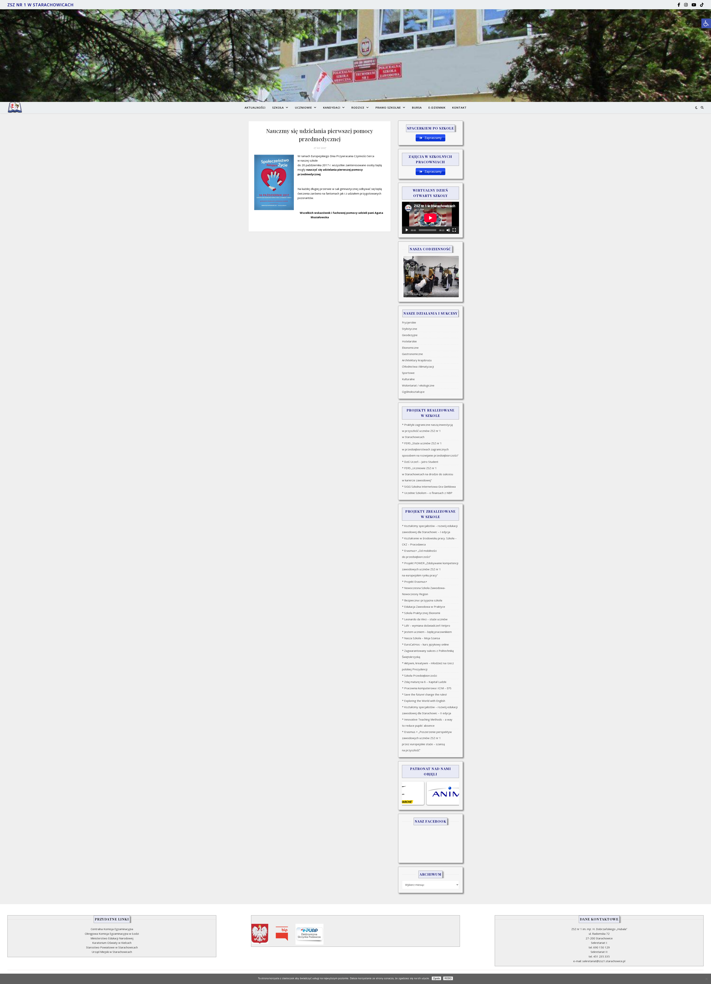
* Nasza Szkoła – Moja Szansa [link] (421, 638)
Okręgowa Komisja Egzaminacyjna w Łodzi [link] (112, 933)
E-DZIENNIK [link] (436, 107)
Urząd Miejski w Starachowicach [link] (112, 952)
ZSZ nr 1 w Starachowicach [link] (40, 4)
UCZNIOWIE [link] (303, 107)
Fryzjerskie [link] (409, 322)
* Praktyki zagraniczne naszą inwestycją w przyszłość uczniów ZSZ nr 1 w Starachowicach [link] (427, 431)
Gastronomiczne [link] (412, 354)
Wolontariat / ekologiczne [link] (418, 385)
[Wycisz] (448, 230)
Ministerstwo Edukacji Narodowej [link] (112, 938)
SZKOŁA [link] (278, 107)
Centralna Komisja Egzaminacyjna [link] (112, 929)
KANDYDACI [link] (331, 107)
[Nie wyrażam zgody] (706, 979)
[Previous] (410, 277)
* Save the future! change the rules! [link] (424, 694)
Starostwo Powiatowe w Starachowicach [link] (112, 947)
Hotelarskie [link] (409, 341)
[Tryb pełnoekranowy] (454, 230)
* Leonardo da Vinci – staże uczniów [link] (425, 619)
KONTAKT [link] (459, 107)
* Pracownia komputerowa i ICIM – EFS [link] (426, 688)
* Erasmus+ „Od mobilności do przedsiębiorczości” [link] (419, 554)
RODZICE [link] (357, 107)
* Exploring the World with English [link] (423, 701)
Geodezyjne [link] (410, 335)
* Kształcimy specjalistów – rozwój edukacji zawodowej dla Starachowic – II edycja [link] (430, 710)
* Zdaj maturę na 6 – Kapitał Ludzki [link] (424, 682)
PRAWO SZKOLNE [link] (388, 107)
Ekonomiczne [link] (410, 347)
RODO (448, 978)
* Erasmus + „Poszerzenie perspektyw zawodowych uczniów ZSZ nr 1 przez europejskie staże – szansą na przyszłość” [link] (427, 741)
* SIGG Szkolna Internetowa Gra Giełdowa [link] (429, 486)
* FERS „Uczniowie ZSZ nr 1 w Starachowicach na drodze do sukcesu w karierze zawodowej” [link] (427, 474)
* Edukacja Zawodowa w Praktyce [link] (423, 606)
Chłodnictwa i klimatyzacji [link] (418, 366)
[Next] (451, 277)
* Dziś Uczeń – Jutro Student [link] (420, 462)
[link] (706, 23)
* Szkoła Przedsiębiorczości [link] (419, 675)
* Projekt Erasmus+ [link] (414, 581)
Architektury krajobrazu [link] (417, 360)
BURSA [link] (417, 107)
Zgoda (436, 978)
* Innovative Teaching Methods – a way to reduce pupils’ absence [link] (427, 722)
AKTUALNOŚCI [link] (255, 107)
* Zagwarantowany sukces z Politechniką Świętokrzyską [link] (428, 654)
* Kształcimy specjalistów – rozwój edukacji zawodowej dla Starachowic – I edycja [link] (430, 529)
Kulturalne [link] (408, 379)
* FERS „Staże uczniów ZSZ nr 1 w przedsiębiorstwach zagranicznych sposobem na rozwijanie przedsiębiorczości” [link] (430, 449)
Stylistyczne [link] (409, 329)
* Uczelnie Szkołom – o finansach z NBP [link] (427, 493)
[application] (430, 218)
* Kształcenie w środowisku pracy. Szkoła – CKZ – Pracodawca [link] (429, 541)
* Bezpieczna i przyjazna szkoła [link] (422, 600)
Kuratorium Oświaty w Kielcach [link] (111, 943)
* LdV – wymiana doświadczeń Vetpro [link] (426, 625)
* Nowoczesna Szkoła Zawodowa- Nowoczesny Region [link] (423, 591)
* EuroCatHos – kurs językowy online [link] (425, 644)
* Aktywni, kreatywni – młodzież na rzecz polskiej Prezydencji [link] (428, 666)
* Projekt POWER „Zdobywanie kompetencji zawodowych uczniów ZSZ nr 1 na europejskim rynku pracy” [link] (430, 569)
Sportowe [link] (408, 373)
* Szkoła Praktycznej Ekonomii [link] (421, 613)
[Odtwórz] (407, 230)
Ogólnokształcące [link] (413, 392)
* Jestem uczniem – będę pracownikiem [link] (427, 632)
